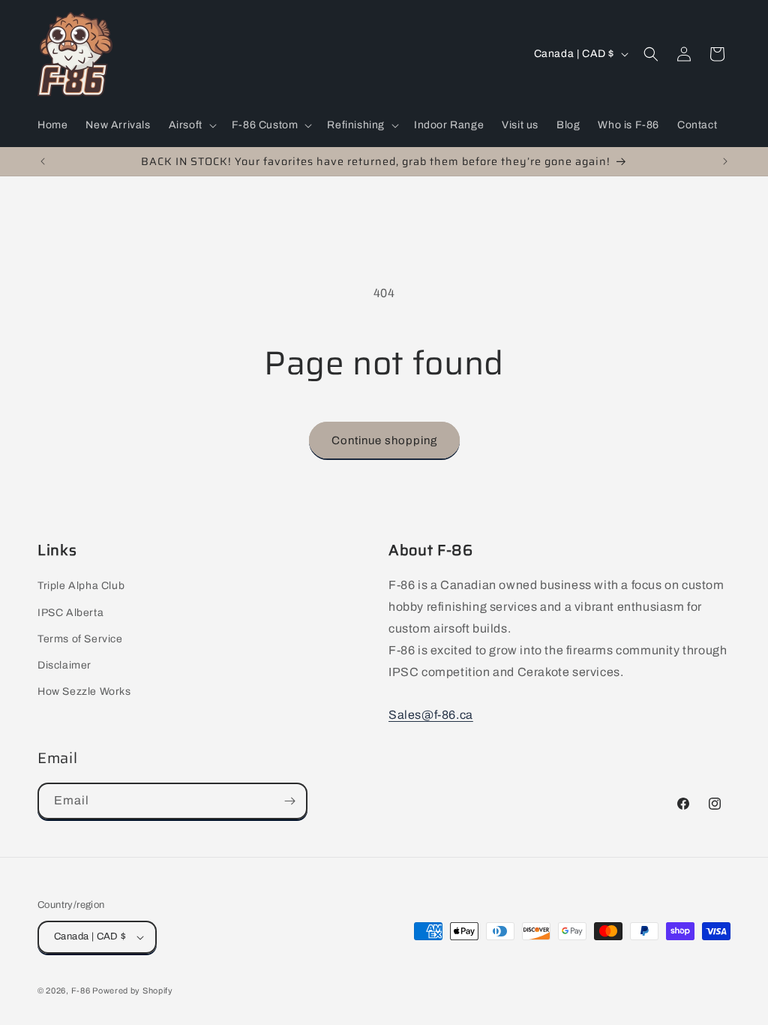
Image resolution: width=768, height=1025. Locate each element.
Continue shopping (384, 440)
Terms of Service (80, 639)
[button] (191, 125)
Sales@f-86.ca (430, 714)
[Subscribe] (289, 801)
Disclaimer (65, 665)
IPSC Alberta (71, 612)
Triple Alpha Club (81, 585)
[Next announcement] (725, 161)
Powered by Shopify (132, 990)
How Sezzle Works (84, 691)
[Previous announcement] (42, 161)
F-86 (82, 990)
